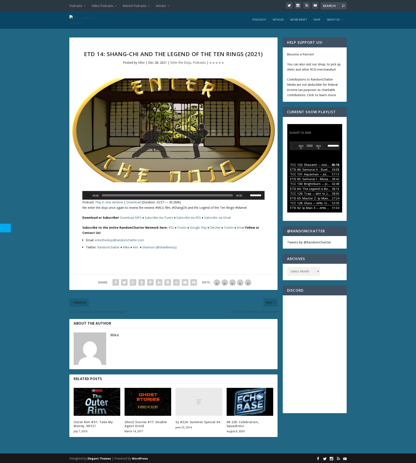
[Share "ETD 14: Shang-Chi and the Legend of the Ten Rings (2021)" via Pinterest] (150, 282)
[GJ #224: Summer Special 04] (199, 402)
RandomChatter (108, 247)
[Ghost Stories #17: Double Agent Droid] (148, 402)
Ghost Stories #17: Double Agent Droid (146, 424)
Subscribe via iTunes (159, 217)
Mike (141, 62)
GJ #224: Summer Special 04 (198, 422)
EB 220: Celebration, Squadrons (243, 424)
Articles (161, 6)
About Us (333, 19)
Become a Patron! (300, 54)
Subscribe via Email (217, 217)
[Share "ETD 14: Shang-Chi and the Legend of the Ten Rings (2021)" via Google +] (133, 282)
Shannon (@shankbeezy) (159, 247)
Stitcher (215, 227)
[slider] (256, 195)
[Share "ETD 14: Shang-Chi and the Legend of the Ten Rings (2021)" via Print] (193, 282)
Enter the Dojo (180, 62)
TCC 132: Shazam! (303, 128)
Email (240, 227)
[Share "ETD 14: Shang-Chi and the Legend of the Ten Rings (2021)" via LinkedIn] (159, 282)
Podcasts (75, 6)
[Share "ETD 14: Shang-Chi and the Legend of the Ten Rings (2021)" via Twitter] (124, 282)
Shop (317, 19)
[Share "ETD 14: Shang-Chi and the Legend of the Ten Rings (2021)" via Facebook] (115, 282)
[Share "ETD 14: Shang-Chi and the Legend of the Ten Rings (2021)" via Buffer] (167, 282)
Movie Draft (298, 19)
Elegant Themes (99, 458)
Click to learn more (321, 95)
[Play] (88, 195)
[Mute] (247, 195)
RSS (171, 227)
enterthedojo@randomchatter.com (119, 240)
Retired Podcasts (134, 6)
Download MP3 (130, 217)
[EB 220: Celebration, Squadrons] (250, 402)
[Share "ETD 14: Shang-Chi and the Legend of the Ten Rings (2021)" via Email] (185, 282)
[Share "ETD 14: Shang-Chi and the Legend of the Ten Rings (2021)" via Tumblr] (141, 282)
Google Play (198, 227)
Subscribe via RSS (188, 217)
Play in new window (109, 202)
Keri (136, 247)
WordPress (140, 458)
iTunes (182, 227)
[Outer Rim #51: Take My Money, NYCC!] (97, 402)
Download (133, 202)
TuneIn (229, 227)
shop (321, 64)
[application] (173, 195)
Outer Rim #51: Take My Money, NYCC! (93, 424)
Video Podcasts (102, 6)
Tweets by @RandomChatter (309, 242)
